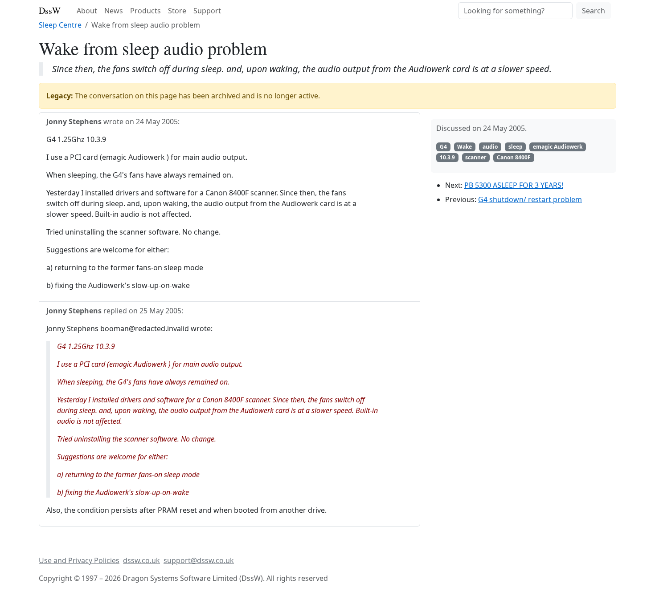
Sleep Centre (60, 25)
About (87, 11)
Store (177, 11)
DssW (50, 10)
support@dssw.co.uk (199, 560)
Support (207, 11)
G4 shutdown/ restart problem (530, 199)
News (113, 11)
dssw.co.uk (141, 560)
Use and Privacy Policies (79, 560)
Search (593, 11)
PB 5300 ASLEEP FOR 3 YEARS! (513, 185)
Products (145, 11)
